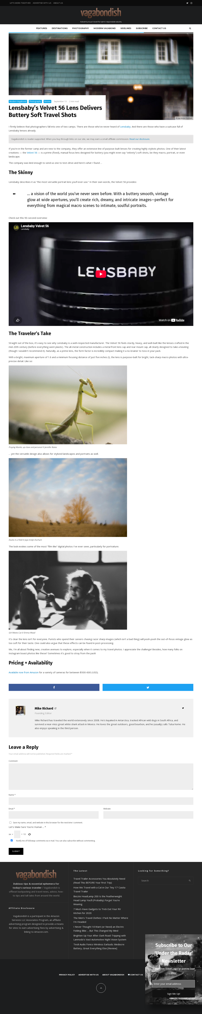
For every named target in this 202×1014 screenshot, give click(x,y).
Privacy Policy (67, 975)
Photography (80, 28)
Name (12, 795)
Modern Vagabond (105, 28)
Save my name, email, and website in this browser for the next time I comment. (48, 822)
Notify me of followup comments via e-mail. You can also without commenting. (55, 840)
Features (41, 28)
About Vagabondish (113, 975)
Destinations (60, 28)
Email (12, 808)
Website (107, 808)
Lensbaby (125, 126)
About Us (58, 3)
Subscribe (142, 28)
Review (47, 101)
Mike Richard (44, 708)
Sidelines (125, 28)
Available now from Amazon (24, 672)
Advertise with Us (42, 3)
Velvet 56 (32, 152)
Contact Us (159, 28)
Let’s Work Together (20, 3)
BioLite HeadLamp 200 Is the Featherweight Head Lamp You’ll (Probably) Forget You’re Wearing (97, 900)
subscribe (71, 840)
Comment (13, 761)
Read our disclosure (139, 139)
